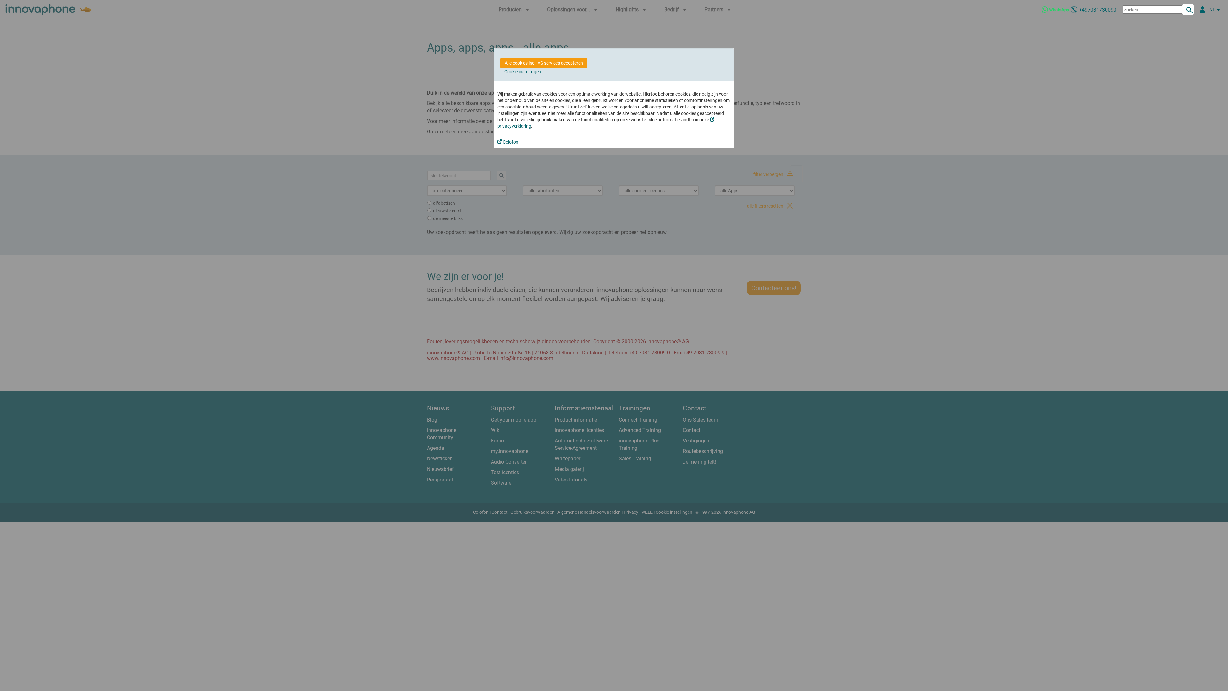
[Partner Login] (1202, 9)
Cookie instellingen (522, 71)
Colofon (510, 142)
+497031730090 (1097, 10)
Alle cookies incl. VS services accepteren (544, 63)
